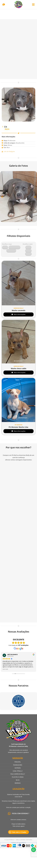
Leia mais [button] (7, 670)
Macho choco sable (18, 369)
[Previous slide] (2, 197)
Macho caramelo (18, 310)
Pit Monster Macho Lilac (18, 427)
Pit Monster (18, 425)
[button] (18, 196)
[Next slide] (34, 197)
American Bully (18, 308)
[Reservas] (3, 4)
